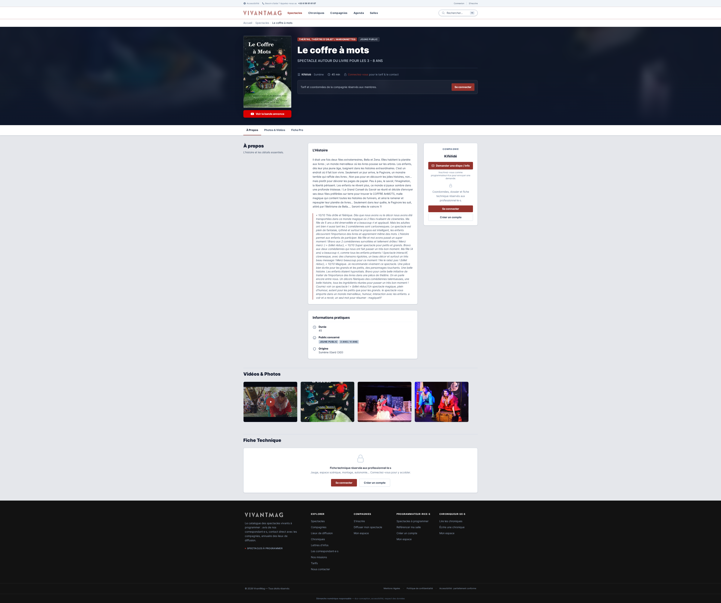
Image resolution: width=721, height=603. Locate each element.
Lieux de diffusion (322, 533)
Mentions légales (392, 588)
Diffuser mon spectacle (368, 527)
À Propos (252, 130)
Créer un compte (451, 217)
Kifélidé (306, 74)
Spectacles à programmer (412, 521)
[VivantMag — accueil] (264, 515)
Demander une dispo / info (453, 165)
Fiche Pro (297, 130)
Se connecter (463, 87)
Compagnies (339, 12)
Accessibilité (253, 3)
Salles (374, 12)
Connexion (459, 3)
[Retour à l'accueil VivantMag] (262, 13)
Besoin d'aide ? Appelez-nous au (290, 3)
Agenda (359, 12)
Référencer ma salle (409, 527)
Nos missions (319, 557)
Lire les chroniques (450, 521)
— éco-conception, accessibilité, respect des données (360, 598)
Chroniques (316, 12)
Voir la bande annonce (270, 113)
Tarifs (314, 563)
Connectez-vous (358, 74)
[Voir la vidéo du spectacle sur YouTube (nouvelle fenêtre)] (270, 402)
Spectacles (294, 12)
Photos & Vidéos (274, 130)
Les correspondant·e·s (324, 551)
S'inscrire (473, 3)
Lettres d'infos (319, 545)
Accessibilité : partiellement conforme (457, 588)
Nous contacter (320, 569)
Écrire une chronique (452, 527)
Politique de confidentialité (420, 588)
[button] (327, 402)
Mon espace (361, 533)
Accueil (247, 22)
